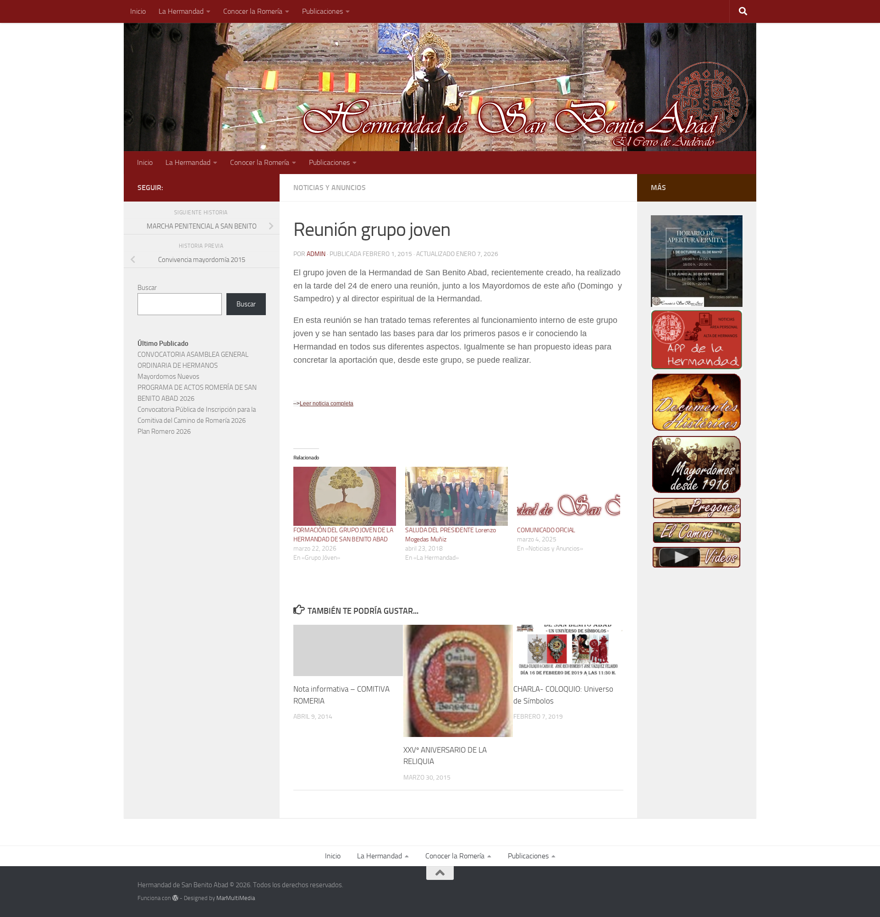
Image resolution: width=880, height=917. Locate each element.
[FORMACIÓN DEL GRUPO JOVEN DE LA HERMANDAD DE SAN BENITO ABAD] (344, 496)
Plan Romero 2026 (164, 431)
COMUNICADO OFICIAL (546, 530)
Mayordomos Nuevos (168, 376)
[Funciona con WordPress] (175, 898)
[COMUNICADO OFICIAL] (568, 496)
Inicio (138, 11)
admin (316, 254)
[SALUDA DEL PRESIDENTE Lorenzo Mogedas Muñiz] (456, 496)
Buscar (147, 288)
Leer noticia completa (326, 403)
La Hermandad (181, 11)
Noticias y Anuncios (329, 187)
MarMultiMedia (235, 898)
